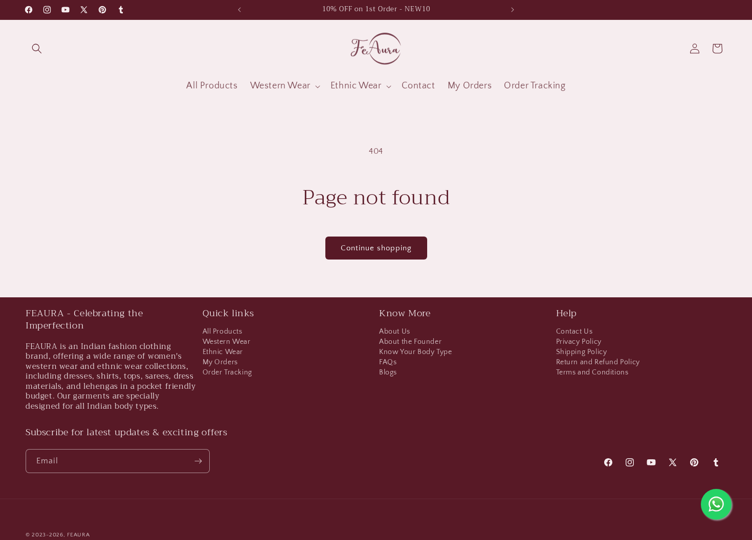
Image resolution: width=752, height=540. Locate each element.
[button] (37, 48)
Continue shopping (376, 248)
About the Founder (410, 341)
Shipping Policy (581, 352)
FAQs (387, 362)
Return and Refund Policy (598, 362)
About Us (394, 333)
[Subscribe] (198, 461)
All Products (222, 333)
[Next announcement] (512, 9)
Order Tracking (227, 372)
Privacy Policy (579, 341)
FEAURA (78, 535)
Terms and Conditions (592, 372)
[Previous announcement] (239, 9)
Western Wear (227, 341)
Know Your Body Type (415, 352)
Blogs (388, 372)
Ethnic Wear (223, 352)
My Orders (220, 362)
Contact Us (574, 333)
